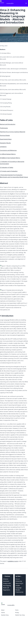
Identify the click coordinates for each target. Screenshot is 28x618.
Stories (3, 612)
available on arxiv (13, 561)
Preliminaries (4, 128)
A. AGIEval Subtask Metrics (8, 154)
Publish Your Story (20, 615)
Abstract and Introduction (7, 124)
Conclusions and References (8, 150)
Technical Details (5, 135)
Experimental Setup (6, 139)
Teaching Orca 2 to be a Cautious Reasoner (12, 132)
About (2, 610)
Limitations (3, 147)
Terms (16, 610)
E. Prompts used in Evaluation (9, 171)
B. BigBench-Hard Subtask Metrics (10, 158)
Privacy (17, 612)
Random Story (5, 615)
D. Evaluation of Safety (6, 167)
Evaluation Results (5, 143)
